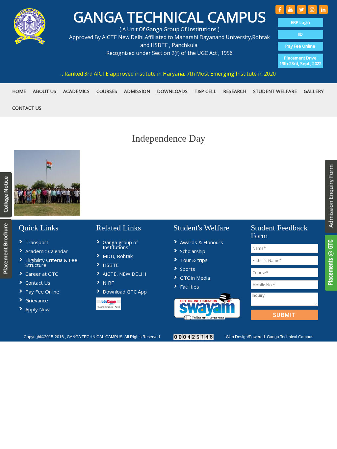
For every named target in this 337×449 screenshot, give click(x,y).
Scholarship (192, 251)
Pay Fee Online (300, 46)
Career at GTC (41, 274)
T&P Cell (205, 91)
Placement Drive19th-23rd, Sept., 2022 (300, 60)
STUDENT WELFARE (275, 91)
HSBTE (111, 265)
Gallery (314, 91)
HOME (19, 91)
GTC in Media (195, 277)
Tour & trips (194, 260)
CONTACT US (26, 108)
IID (300, 34)
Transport (36, 242)
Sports (187, 269)
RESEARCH (234, 91)
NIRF (108, 282)
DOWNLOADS (172, 91)
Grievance (36, 300)
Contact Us (37, 282)
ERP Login (300, 22)
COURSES (106, 91)
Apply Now (37, 309)
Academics (76, 91)
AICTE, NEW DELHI (124, 274)
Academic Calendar (46, 251)
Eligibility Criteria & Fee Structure (51, 262)
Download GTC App (125, 291)
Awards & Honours (201, 242)
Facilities (189, 286)
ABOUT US (44, 91)
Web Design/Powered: (246, 337)
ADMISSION (137, 91)
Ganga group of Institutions (120, 244)
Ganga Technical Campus (290, 337)
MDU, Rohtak (118, 256)
